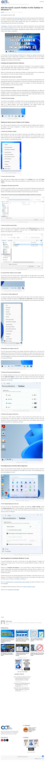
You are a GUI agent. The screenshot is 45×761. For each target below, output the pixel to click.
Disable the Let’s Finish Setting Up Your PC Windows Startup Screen (37, 654)
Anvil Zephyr (41, 758)
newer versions (18, 18)
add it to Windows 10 (10, 27)
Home (2, 4)
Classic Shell (20, 575)
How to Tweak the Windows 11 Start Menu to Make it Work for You (37, 640)
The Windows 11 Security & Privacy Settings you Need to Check (7, 654)
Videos (2, 617)
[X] (7, 740)
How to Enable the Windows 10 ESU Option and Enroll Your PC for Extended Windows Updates (7, 640)
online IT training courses (29, 586)
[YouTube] (2, 740)
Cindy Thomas (7, 12)
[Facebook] (5, 740)
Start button (32, 101)
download (3, 81)
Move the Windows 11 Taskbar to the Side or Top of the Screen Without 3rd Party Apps (22, 640)
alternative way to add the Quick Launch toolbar (17, 582)
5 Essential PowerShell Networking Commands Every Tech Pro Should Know (22, 685)
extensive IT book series (13, 589)
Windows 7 (4, 26)
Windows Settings (14, 378)
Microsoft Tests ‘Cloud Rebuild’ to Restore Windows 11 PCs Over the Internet (21, 689)
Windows (5, 4)
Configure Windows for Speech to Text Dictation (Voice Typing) (22, 654)
